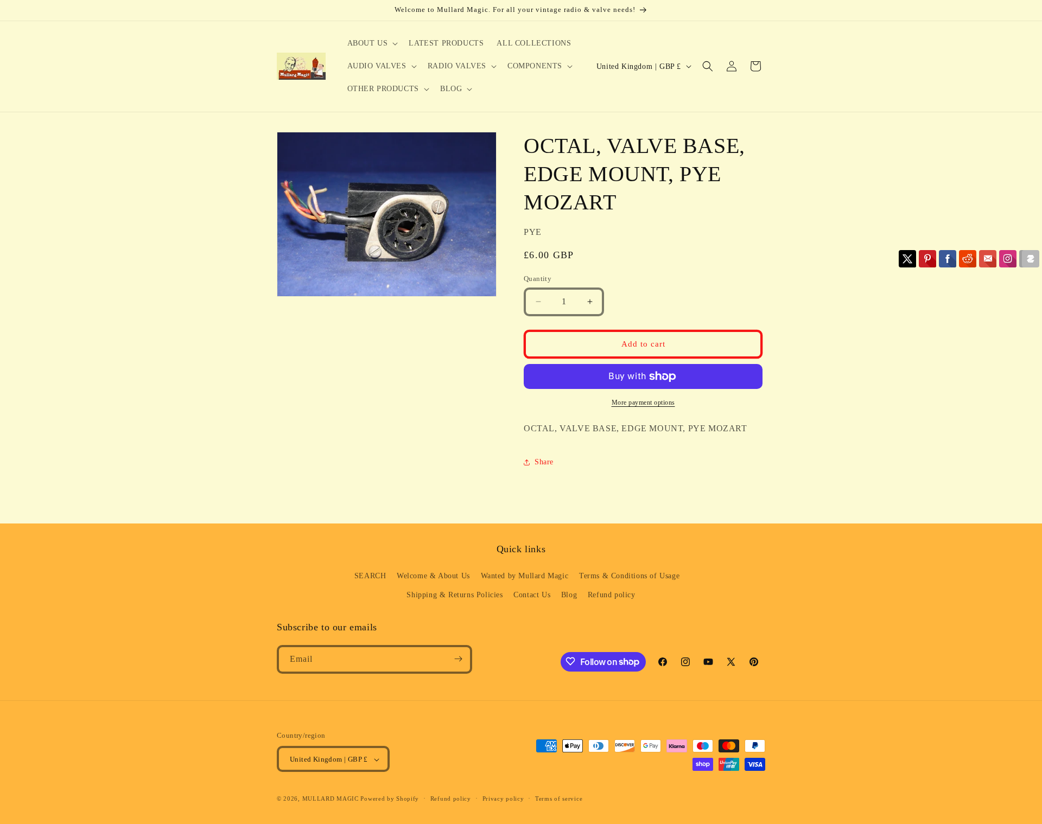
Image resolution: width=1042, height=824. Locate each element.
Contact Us (531, 595)
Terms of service (558, 798)
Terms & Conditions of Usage (629, 576)
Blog (569, 595)
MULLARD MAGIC (330, 799)
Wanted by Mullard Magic (525, 576)
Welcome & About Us (433, 576)
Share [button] (544, 462)
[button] (372, 43)
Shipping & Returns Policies (454, 595)
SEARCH (370, 576)
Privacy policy (503, 798)
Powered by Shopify (389, 799)
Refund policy (612, 595)
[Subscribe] (458, 658)
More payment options (643, 402)
